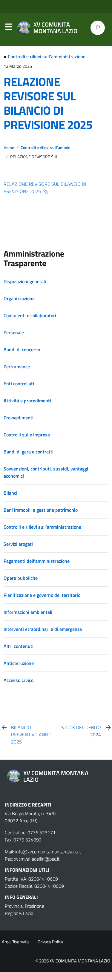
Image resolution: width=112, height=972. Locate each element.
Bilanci (10, 492)
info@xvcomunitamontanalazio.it (48, 851)
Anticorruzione (19, 663)
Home (9, 147)
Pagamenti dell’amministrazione (37, 561)
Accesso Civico (18, 680)
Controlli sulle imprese (27, 434)
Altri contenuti (18, 646)
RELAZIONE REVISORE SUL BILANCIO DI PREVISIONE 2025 (48, 103)
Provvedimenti (18, 417)
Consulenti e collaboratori (30, 315)
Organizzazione (19, 298)
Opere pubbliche (21, 578)
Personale (14, 332)
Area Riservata (15, 941)
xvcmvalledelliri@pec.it (37, 858)
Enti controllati (19, 383)
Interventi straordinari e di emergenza (43, 629)
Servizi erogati (18, 544)
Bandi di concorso (22, 349)
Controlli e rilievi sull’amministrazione (46, 56)
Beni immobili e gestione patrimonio (41, 509)
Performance (17, 366)
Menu (8, 28)
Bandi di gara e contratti (28, 451)
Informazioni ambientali (28, 612)
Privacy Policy (50, 941)
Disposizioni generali (25, 281)
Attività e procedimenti (27, 400)
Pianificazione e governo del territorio (42, 595)
